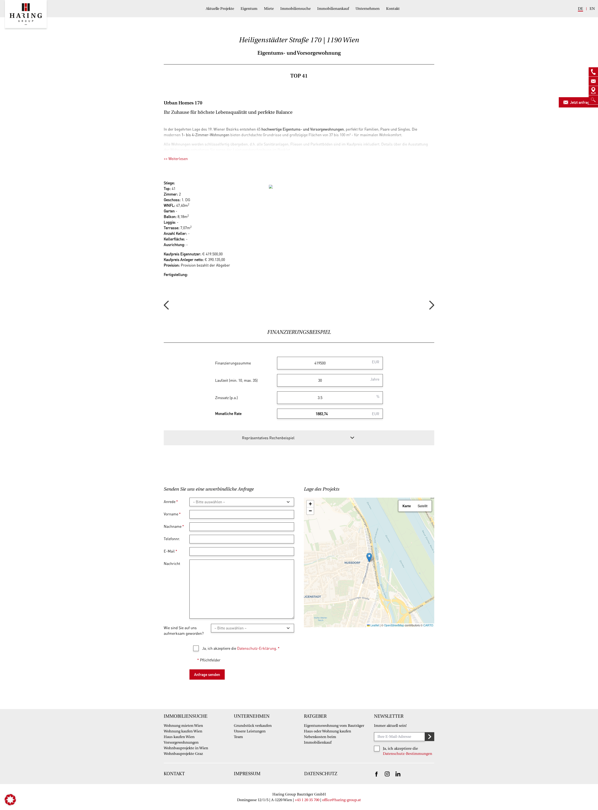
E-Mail (170, 551)
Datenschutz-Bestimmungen (407, 754)
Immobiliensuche (295, 9)
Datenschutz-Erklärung (256, 648)
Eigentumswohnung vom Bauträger (334, 726)
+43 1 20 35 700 (307, 800)
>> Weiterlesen (176, 158)
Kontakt (393, 9)
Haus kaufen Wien (179, 737)
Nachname (174, 526)
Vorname (172, 513)
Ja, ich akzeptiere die (400, 748)
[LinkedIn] (397, 773)
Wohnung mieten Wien (183, 726)
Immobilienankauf (333, 9)
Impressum (247, 773)
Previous (166, 305)
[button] (369, 557)
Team (238, 737)
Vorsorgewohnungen (181, 742)
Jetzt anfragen (581, 102)
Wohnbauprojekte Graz (183, 754)
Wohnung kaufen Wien (183, 731)
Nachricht (172, 563)
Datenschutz (320, 773)
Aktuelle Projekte (220, 9)
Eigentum (249, 9)
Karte (406, 505)
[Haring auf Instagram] (387, 773)
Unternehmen (368, 9)
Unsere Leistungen (250, 731)
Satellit (422, 505)
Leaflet (374, 625)
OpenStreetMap (394, 625)
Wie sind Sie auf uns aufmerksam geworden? (184, 630)
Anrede (171, 501)
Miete (269, 9)
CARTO (428, 625)
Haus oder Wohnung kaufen (327, 731)
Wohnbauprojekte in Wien (186, 748)
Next (431, 305)
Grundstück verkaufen (253, 726)
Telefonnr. (172, 538)
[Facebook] (376, 773)
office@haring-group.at (341, 800)
